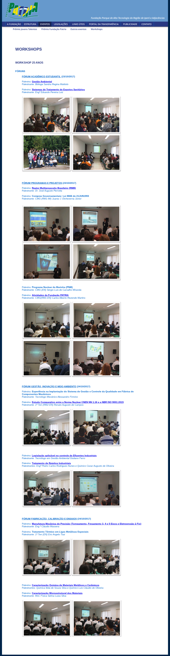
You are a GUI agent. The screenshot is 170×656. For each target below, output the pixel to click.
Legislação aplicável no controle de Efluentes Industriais (64, 455)
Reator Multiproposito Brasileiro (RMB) (54, 188)
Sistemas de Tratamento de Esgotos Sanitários (58, 89)
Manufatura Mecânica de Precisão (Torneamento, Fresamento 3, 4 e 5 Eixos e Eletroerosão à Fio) (86, 523)
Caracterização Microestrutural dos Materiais (57, 593)
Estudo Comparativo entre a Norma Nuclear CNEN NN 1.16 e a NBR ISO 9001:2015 (78, 402)
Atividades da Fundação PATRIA (50, 295)
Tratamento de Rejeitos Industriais (51, 463)
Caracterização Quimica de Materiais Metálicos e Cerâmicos (65, 585)
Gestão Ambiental (42, 81)
